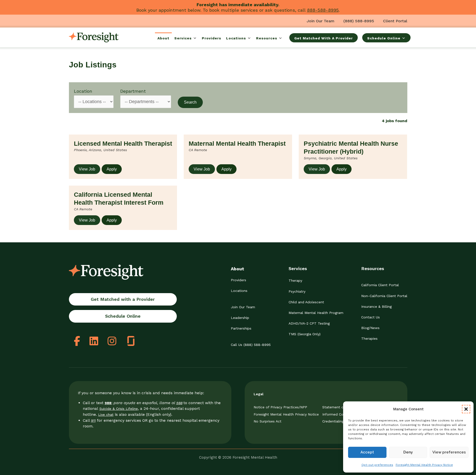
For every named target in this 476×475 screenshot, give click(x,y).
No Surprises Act (267, 421)
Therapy (295, 280)
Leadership (240, 318)
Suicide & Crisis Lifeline (118, 409)
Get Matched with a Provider (123, 299)
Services (183, 38)
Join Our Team (320, 21)
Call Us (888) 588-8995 (251, 345)
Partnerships (241, 328)
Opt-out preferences (377, 465)
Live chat (106, 415)
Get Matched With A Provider (323, 38)
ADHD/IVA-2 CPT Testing (309, 323)
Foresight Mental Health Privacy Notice (424, 465)
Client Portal (395, 21)
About (163, 38)
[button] (466, 409)
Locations (236, 38)
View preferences (449, 452)
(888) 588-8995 (358, 21)
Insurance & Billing (376, 306)
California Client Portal (380, 285)
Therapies (369, 338)
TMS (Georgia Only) (305, 334)
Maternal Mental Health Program (316, 313)
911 (93, 420)
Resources (266, 38)
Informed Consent (337, 414)
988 (179, 403)
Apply (112, 169)
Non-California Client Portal (384, 296)
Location (83, 91)
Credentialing (333, 421)
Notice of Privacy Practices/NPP (280, 407)
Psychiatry (297, 291)
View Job (87, 169)
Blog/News (370, 328)
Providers (211, 38)
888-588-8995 (323, 10)
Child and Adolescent (306, 302)
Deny (408, 452)
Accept (367, 452)
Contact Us (370, 317)
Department (133, 91)
